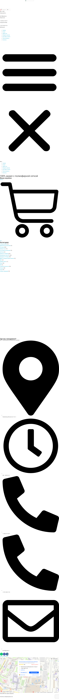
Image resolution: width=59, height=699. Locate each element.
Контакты (5, 39)
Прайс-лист (5, 33)
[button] (29, 102)
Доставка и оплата (6, 36)
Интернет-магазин (6, 35)
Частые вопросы (6, 38)
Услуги (4, 31)
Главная (4, 30)
